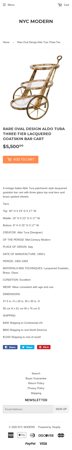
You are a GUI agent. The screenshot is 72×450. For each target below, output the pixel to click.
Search (36, 373)
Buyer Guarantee (36, 378)
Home (6, 42)
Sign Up (61, 409)
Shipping (36, 393)
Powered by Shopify (49, 427)
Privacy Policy (36, 388)
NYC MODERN (36, 21)
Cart (66, 4)
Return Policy (36, 383)
